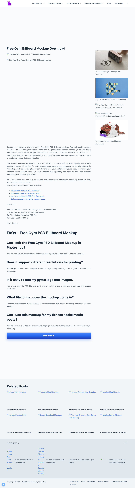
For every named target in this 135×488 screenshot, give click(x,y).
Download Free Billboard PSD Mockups (50, 432)
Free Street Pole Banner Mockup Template (113, 432)
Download (48, 335)
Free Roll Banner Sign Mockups (16, 409)
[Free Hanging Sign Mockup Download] (83, 398)
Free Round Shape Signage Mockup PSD (19, 432)
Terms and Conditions (119, 481)
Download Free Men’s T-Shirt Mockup (24, 461)
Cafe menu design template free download (28, 199)
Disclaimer (91, 481)
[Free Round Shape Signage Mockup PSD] (21, 421)
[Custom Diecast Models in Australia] (41, 461)
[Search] (127, 3)
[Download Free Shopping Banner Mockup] (83, 421)
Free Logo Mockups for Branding (48, 409)
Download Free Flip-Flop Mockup (108, 108)
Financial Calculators (93, 3)
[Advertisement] (67, 24)
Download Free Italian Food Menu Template (117, 461)
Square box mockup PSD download (25, 191)
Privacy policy (103, 481)
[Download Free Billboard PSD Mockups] (52, 421)
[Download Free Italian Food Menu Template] (103, 461)
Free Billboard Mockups (41, 54)
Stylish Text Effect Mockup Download (110, 99)
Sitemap (73, 484)
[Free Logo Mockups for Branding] (52, 398)
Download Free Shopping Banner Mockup (81, 432)
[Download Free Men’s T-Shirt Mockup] (10, 461)
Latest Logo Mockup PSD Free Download (27, 196)
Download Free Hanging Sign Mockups (112, 409)
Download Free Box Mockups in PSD (110, 116)
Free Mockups (37, 3)
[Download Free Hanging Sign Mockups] (114, 398)
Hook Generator (73, 3)
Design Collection (54, 3)
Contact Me (119, 3)
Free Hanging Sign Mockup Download (80, 409)
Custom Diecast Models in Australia (55, 461)
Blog (109, 3)
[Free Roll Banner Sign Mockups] (21, 398)
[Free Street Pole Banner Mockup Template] (114, 421)
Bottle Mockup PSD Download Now (25, 193)
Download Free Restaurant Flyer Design (81, 461)
